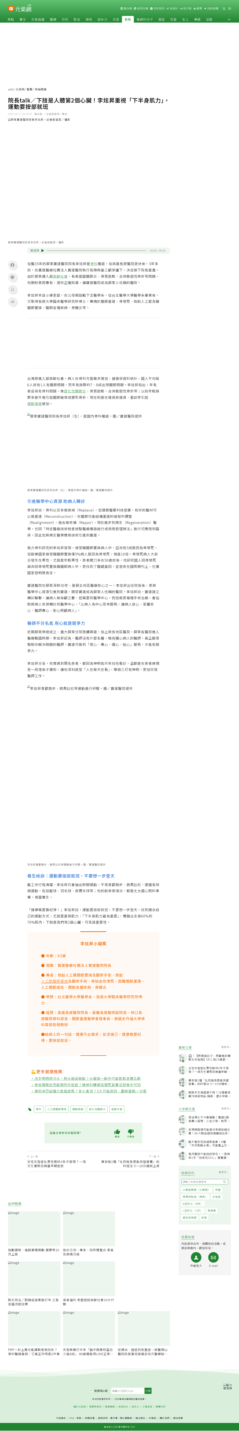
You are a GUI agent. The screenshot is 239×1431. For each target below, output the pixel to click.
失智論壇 (38, 19)
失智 (116, 19)
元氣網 (20, 89)
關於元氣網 (79, 1406)
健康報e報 (101, 1390)
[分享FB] (12, 265)
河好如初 (159, 8)
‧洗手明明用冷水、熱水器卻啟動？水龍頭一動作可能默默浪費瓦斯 (86, 1078)
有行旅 (187, 8)
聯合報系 (140, 1418)
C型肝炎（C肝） (193, 1211)
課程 (89, 19)
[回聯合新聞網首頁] (11, 9)
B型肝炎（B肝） (193, 1203)
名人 (185, 19)
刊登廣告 (61, 1418)
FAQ (71, 1418)
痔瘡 (218, 1190)
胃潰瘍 (212, 1211)
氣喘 (204, 1218)
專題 (197, 19)
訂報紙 (152, 1418)
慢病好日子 (144, 19)
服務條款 (103, 1418)
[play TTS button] (42, 250)
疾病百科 (123, 1406)
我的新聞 (213, 8)
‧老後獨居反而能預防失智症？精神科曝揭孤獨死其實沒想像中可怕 (86, 1084)
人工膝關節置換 (54, 981)
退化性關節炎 (75, 391)
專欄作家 (161, 1406)
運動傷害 (34, 403)
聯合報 (127, 8)
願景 (199, 8)
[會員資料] (224, 8)
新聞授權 (90, 1418)
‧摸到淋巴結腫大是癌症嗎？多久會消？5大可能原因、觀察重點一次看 (89, 1091)
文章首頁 (147, 1406)
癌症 (161, 19)
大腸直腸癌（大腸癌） (197, 1190)
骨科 (94, 263)
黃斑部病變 (190, 1218)
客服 (78, 1418)
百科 (65, 19)
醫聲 (128, 19)
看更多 (225, 1047)
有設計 (173, 8)
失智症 (216, 1196)
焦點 (11, 19)
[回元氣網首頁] (23, 8)
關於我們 (165, 1418)
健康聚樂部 (95, 1406)
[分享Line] (12, 277)
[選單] (229, 8)
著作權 (114, 1418)
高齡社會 (60, 276)
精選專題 (110, 1406)
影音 (77, 19)
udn (10, 89)
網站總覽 (178, 1418)
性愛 (173, 19)
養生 (22, 19)
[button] (229, 19)
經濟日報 (142, 8)
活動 (209, 19)
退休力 (102, 19)
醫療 (53, 19)
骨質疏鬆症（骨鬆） (195, 1196)
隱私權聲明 (126, 1418)
